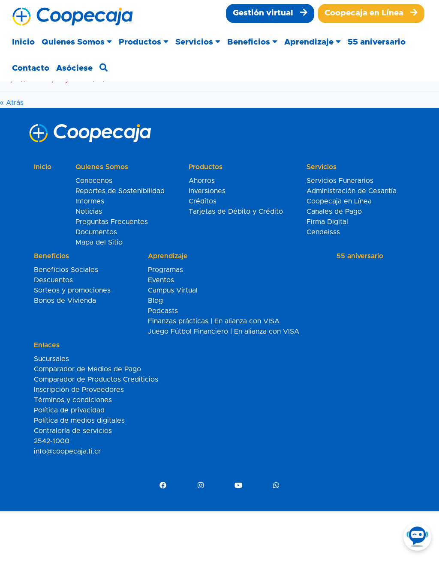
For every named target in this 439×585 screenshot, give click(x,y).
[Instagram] (201, 485)
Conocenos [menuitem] (93, 180)
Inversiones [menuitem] (207, 191)
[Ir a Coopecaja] (73, 17)
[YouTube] (238, 485)
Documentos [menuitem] (96, 232)
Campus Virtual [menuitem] (173, 290)
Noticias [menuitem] (88, 211)
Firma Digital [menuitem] (327, 221)
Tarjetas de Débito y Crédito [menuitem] (236, 211)
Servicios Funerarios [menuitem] (340, 180)
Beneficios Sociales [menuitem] (66, 269)
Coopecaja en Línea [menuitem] (339, 201)
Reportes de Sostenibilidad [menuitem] (120, 191)
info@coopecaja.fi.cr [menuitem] (67, 451)
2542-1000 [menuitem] (51, 441)
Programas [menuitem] (165, 269)
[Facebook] (162, 485)
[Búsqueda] (103, 68)
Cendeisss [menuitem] (323, 232)
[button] (76, 42)
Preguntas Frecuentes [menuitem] (111, 221)
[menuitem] (270, 13)
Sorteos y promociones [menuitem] (72, 290)
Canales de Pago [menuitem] (334, 211)
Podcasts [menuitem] (163, 310)
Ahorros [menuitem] (202, 180)
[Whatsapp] (276, 485)
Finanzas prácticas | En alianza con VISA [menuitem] (214, 321)
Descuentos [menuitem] (53, 280)
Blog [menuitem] (155, 300)
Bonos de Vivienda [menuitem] (65, 300)
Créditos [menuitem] (202, 201)
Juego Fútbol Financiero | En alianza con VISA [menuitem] (223, 331)
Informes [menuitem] (89, 201)
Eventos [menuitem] (161, 280)
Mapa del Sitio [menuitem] (99, 242)
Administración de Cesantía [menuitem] (352, 191)
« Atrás (12, 102)
